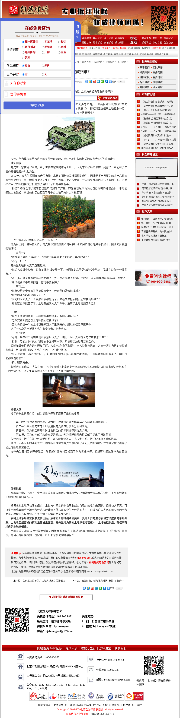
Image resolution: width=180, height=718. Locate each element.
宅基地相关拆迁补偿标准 (153, 235)
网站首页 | (43, 648)
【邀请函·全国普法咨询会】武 (156, 118)
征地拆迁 (86, 62)
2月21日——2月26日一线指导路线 (158, 139)
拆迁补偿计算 (168, 48)
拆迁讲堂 (146, 42)
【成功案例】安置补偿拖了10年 (157, 144)
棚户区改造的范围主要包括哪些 (158, 196)
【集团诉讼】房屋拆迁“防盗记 (156, 110)
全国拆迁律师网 (72, 571)
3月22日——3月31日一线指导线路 (158, 127)
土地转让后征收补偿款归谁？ (156, 240)
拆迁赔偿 (97, 54)
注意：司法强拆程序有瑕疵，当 (158, 184)
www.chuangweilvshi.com (100, 571)
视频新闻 (119, 38)
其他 (27, 57)
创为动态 (168, 42)
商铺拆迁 (108, 42)
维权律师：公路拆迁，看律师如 (157, 218)
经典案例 (110, 62)
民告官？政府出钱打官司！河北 (157, 227)
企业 (63, 52)
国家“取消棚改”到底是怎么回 (156, 201)
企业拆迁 (108, 38)
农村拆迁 (97, 38)
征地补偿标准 (134, 48)
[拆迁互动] (133, 43)
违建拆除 (30, 52)
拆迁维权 (118, 54)
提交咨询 (37, 105)
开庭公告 (157, 38)
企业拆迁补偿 (100, 705)
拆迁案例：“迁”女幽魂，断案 (156, 223)
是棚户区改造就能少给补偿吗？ (158, 205)
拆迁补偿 (107, 54)
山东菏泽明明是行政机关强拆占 (157, 148)
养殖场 (48, 47)
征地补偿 (114, 705)
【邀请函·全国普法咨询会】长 (156, 122)
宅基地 (48, 41)
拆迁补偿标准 (119, 48)
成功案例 (119, 42)
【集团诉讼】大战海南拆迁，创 (157, 106)
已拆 (27, 65)
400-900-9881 (65, 616)
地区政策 (156, 48)
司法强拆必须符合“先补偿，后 (157, 188)
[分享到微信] (102, 81)
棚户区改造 (82, 48)
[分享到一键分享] (86, 81)
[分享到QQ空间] (90, 81)
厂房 (47, 52)
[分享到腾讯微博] (98, 81)
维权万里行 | (90, 648)
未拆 (47, 65)
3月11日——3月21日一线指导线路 (158, 131)
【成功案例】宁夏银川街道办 (156, 135)
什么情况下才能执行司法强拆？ (158, 192)
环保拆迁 (30, 47)
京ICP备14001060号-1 (102, 714)
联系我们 (168, 38)
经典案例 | (73, 648)
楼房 (63, 41)
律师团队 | (58, 648)
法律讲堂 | (106, 648)
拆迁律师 (76, 54)
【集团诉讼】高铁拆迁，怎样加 (157, 101)
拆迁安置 (146, 48)
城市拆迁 (97, 42)
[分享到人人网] (106, 81)
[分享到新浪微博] (94, 81)
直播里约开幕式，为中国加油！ (157, 231)
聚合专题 (146, 38)
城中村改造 (94, 48)
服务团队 (98, 62)
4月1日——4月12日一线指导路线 (158, 114)
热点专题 (157, 42)
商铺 (63, 47)
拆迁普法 (86, 42)
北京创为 (58, 705)
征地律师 (86, 54)
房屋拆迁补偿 (161, 54)
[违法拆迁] (106, 48)
